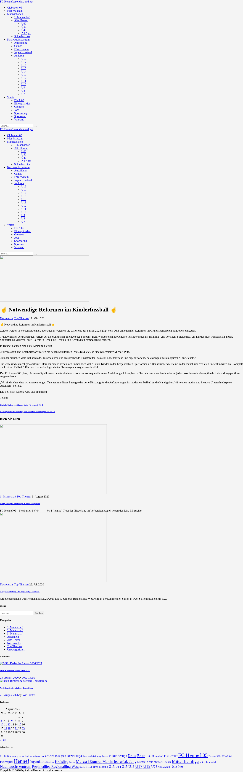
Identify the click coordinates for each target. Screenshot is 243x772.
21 (16, 728)
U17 (138, 766)
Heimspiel (6, 761)
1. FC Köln (5, 756)
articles (49, 756)
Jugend (35, 761)
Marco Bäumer (89, 761)
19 (9, 728)
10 (2, 724)
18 (5, 728)
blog (98, 755)
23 (23, 728)
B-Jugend (60, 755)
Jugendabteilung (47, 762)
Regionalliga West (65, 766)
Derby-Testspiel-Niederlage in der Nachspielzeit (20, 503)
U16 (131, 766)
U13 (112, 766)
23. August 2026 (9, 677)
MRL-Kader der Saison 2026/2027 (15, 670)
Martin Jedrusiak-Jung (119, 761)
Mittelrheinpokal (207, 762)
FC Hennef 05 (193, 755)
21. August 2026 (9, 694)
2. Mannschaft (15, 630)
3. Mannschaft (15, 633)
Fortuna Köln (214, 756)
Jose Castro (28, 677)
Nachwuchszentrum (15, 766)
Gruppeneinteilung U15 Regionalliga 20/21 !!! (19, 592)
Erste (141, 755)
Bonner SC (106, 756)
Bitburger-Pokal (89, 756)
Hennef (21, 761)
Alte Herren (13, 639)
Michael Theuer (162, 761)
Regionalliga (41, 766)
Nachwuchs (6, 318)
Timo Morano (100, 766)
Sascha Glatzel (86, 767)
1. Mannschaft (8, 496)
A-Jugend (16, 756)
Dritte (132, 756)
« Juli (3, 739)
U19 (146, 766)
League (72, 762)
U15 (125, 766)
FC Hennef (171, 756)
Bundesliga (119, 756)
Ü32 (174, 766)
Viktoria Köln (164, 767)
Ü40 (180, 766)
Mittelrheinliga (185, 761)
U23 (154, 766)
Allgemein (13, 636)
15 (19, 724)
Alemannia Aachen (35, 756)
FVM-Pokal (227, 756)
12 (9, 724)
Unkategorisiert (15, 649)
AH (24, 756)
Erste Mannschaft (154, 756)
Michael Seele (145, 761)
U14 (118, 766)
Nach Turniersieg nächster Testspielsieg (16, 688)
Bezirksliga (74, 756)
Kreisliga (61, 761)
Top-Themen (21, 318)
